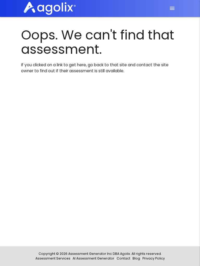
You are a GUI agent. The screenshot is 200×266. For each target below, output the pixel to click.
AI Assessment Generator (93, 258)
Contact (123, 258)
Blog (136, 258)
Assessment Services (52, 258)
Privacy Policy (153, 258)
